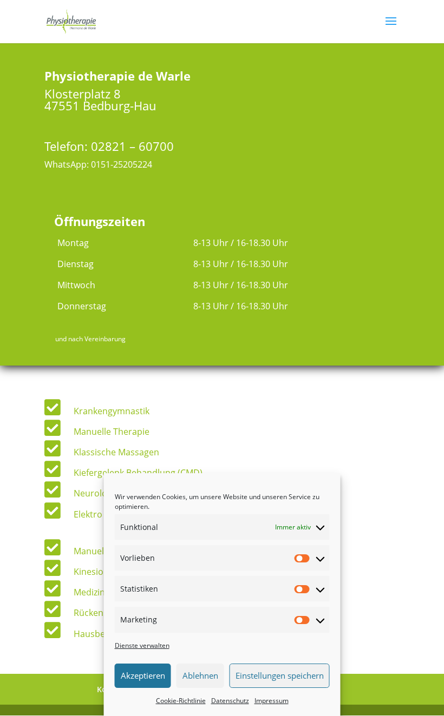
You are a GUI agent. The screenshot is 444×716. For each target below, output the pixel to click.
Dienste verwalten (142, 645)
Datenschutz (230, 700)
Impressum (271, 700)
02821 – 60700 (132, 146)
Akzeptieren (143, 675)
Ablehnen (200, 675)
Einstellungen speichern (280, 675)
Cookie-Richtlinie (181, 700)
